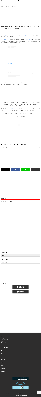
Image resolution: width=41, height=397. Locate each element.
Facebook (3, 371)
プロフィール (3, 342)
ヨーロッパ (3, 359)
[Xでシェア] (5, 169)
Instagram (3, 368)
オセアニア (3, 357)
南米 (2, 362)
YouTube (2, 367)
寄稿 (2, 341)
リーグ (2, 344)
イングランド (3, 35)
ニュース (19, 144)
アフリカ (2, 356)
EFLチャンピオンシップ (12, 35)
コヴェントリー (25, 35)
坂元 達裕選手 (29, 39)
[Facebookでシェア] (15, 169)
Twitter (2, 370)
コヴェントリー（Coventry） (12, 144)
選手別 (2, 350)
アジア (2, 354)
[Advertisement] (20, 16)
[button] (39, 147)
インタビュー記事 (4, 339)
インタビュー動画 (4, 347)
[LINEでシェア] (25, 169)
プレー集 (2, 338)
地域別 (2, 353)
